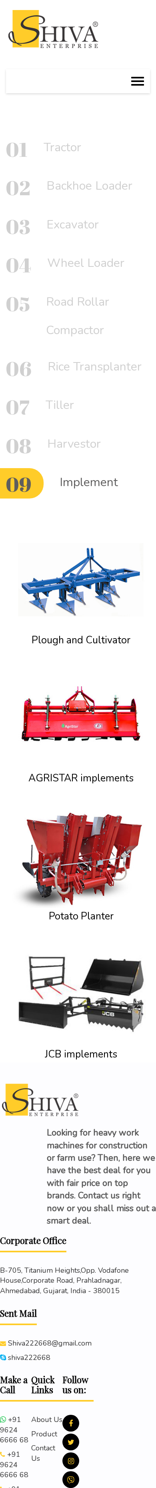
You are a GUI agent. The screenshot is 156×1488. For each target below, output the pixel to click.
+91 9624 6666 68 (14, 1430)
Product (44, 1434)
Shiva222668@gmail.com (50, 1343)
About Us (46, 1419)
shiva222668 (29, 1357)
